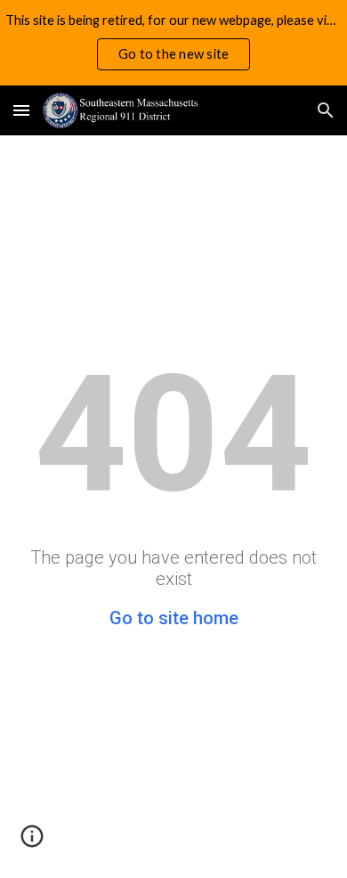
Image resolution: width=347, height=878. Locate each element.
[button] (21, 109)
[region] (173, 42)
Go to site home (173, 618)
